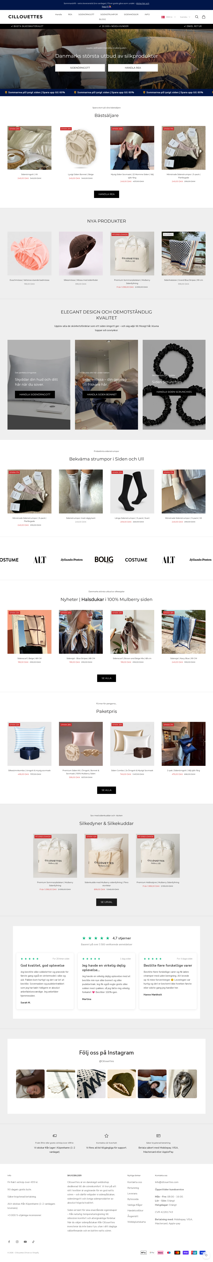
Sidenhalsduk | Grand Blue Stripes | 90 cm (183, 280)
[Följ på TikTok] (33, 1241)
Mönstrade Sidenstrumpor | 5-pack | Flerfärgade (184, 176)
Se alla (106, 790)
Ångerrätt (132, 1216)
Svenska (183, 17)
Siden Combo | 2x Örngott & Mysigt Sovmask (132, 770)
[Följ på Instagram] (17, 1241)
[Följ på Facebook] (9, 1241)
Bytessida (132, 1199)
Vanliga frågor (134, 1205)
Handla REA (107, 194)
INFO (147, 14)
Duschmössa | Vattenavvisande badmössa (29, 280)
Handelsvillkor (135, 1210)
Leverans (132, 1193)
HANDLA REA (133, 67)
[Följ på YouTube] (25, 1241)
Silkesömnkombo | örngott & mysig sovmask (29, 770)
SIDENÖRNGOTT (86, 14)
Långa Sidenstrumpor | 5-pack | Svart (132, 518)
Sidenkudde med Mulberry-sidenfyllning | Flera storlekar (106, 884)
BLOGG (102, 19)
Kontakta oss (134, 1182)
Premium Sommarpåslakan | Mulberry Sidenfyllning (132, 281)
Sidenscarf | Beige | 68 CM (29, 658)
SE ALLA (106, 678)
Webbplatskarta (136, 1222)
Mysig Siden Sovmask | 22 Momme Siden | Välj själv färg (132, 176)
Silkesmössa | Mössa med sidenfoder (81, 280)
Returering (133, 1188)
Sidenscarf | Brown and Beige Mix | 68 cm (132, 658)
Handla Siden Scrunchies (174, 391)
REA (70, 14)
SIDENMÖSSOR (131, 14)
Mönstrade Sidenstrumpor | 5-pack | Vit (183, 518)
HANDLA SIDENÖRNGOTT (34, 394)
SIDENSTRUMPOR (109, 14)
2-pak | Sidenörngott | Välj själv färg (183, 770)
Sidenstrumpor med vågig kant (80, 518)
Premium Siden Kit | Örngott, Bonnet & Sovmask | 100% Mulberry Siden (81, 772)
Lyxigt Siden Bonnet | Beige (81, 174)
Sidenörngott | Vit (29, 174)
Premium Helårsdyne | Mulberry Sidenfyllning (158, 882)
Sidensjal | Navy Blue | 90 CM (183, 658)
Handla (58, 14)
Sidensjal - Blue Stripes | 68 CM (81, 658)
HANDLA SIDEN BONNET (102, 394)
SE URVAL (106, 902)
